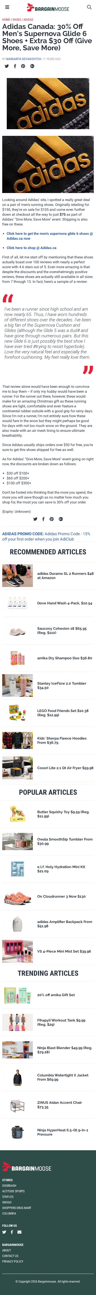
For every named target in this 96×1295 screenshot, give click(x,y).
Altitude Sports (13, 1191)
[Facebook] (15, 66)
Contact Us (10, 1256)
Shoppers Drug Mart (16, 1208)
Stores (7, 1180)
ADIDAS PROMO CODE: (23, 533)
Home (6, 19)
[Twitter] (6, 66)
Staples (7, 1196)
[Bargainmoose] (48, 7)
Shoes (17, 19)
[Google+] (32, 66)
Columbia (9, 1213)
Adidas (28, 19)
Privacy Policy (12, 1261)
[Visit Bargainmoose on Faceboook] (12, 1232)
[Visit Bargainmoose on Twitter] (4, 1232)
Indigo (6, 1202)
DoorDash (9, 1185)
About (6, 1250)
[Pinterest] (23, 66)
